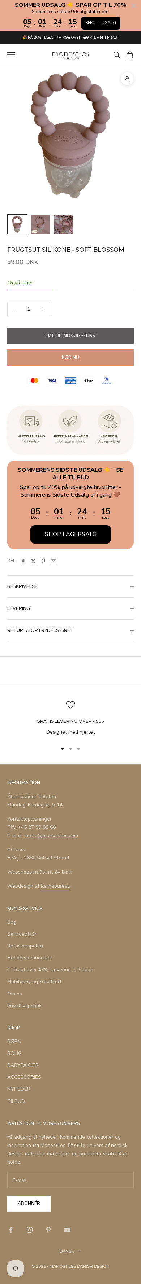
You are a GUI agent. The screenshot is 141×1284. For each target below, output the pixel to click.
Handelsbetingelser (29, 957)
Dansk (67, 1251)
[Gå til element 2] (40, 224)
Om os (14, 993)
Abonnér (29, 1203)
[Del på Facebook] (23, 561)
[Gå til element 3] (64, 224)
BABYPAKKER (23, 1065)
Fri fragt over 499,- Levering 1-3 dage (50, 969)
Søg (11, 922)
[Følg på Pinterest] (48, 1230)
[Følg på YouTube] (67, 1230)
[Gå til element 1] (17, 224)
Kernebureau (55, 886)
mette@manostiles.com (51, 835)
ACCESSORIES (24, 1077)
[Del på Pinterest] (43, 561)
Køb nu (70, 357)
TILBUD (16, 1101)
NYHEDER (18, 1089)
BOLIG (14, 1053)
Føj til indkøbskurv (71, 336)
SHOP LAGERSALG (71, 534)
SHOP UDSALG (100, 23)
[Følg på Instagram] (29, 1230)
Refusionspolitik (25, 945)
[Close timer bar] (134, 6)
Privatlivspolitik (24, 1005)
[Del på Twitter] (33, 561)
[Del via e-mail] (53, 561)
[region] (70, 718)
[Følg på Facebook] (10, 1230)
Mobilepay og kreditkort (34, 981)
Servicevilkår (22, 934)
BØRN (14, 1041)
